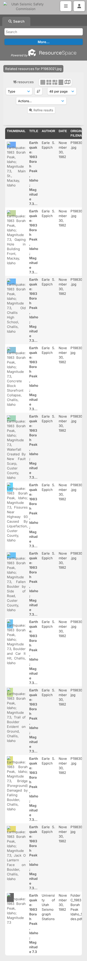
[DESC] (38, 91)
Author (48, 131)
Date (63, 131)
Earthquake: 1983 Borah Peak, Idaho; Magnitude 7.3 (33, 923)
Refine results (43, 110)
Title (33, 131)
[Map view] (67, 82)
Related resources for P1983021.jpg (33, 69)
